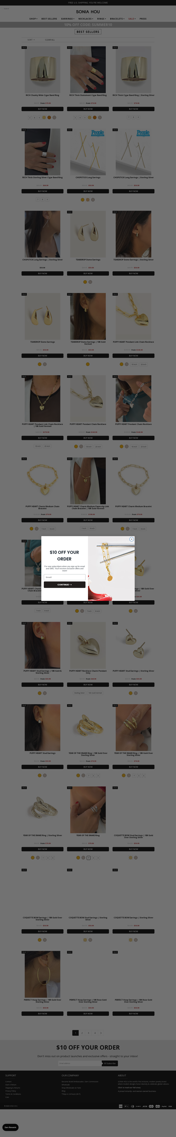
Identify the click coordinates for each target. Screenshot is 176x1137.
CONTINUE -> (64, 584)
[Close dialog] (132, 539)
